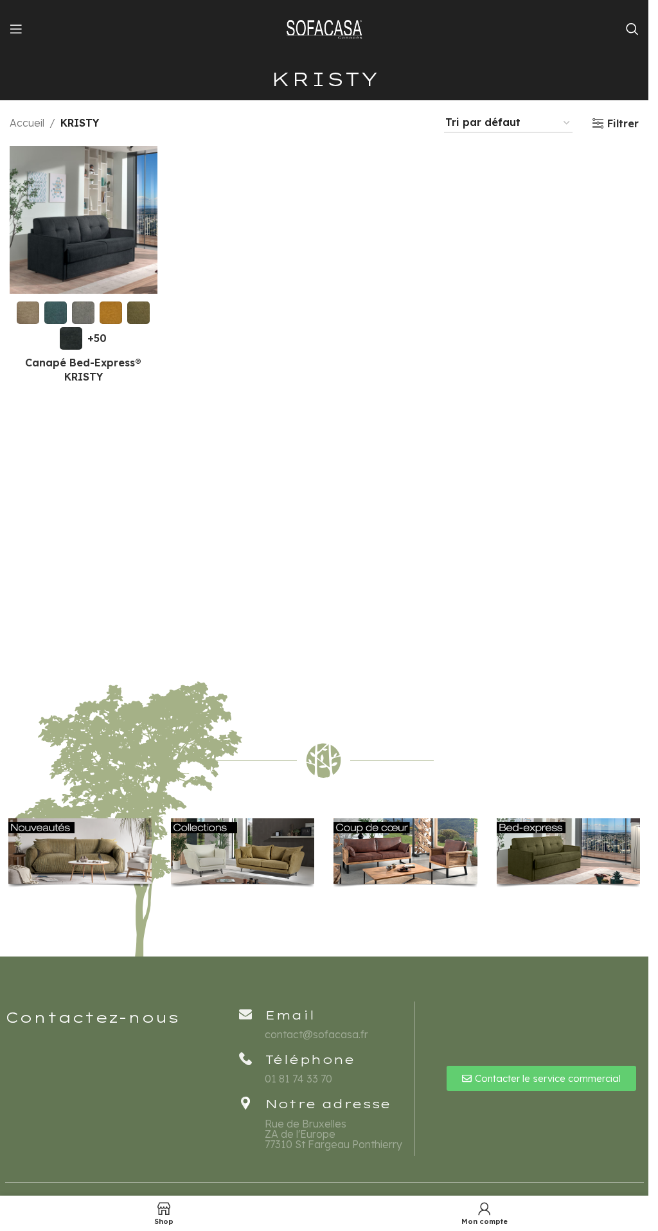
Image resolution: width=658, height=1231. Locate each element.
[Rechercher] (632, 29)
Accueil (27, 122)
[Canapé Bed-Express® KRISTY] (83, 220)
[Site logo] (324, 27)
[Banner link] (80, 853)
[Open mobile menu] (16, 29)
